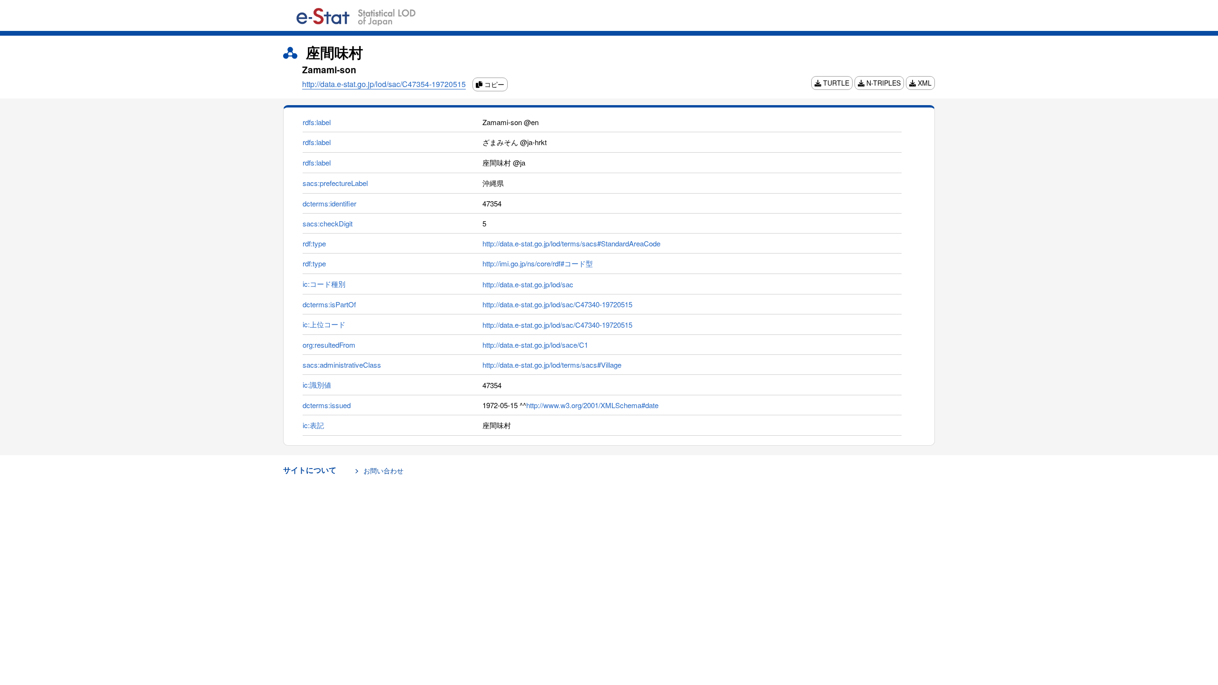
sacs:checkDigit (328, 223)
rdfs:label (317, 122)
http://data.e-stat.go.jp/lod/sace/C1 (535, 345)
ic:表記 (313, 425)
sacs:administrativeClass (342, 365)
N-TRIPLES (882, 83)
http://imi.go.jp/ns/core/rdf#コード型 (537, 263)
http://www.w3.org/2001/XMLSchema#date (592, 405)
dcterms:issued (327, 405)
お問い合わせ (383, 470)
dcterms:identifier (329, 203)
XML (924, 83)
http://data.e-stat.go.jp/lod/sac (527, 284)
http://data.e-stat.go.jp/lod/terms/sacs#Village (551, 365)
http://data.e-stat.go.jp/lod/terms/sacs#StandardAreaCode (571, 243)
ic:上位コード (324, 324)
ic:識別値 (317, 385)
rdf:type (314, 243)
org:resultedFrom (329, 345)
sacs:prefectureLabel (335, 183)
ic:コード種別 (324, 284)
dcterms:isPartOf (329, 304)
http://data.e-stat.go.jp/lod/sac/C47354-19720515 (384, 83)
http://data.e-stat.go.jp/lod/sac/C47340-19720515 (557, 304)
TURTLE (835, 83)
